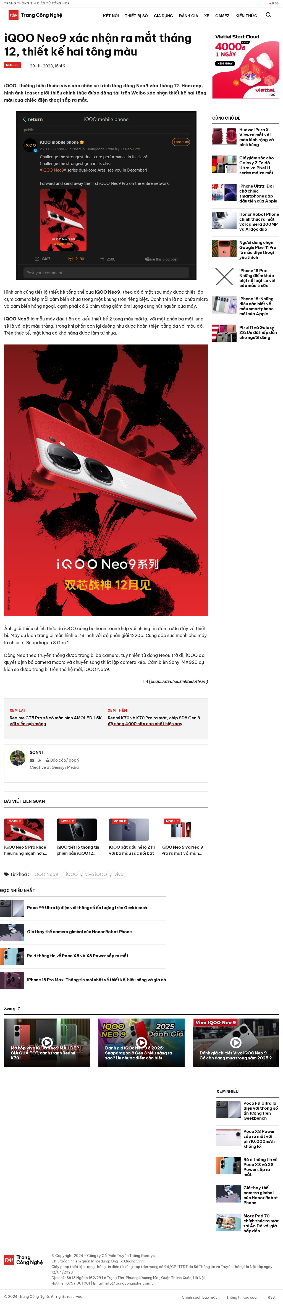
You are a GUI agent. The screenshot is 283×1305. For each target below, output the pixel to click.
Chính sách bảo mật (199, 1297)
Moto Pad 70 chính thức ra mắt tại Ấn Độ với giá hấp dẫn (261, 1223)
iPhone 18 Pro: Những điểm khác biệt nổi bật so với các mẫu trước (257, 278)
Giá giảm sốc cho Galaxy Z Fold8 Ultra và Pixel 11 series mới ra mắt (256, 165)
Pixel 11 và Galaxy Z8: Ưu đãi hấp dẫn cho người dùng (258, 332)
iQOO (72, 874)
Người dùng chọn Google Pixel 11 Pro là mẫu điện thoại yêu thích (257, 250)
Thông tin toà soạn (242, 1297)
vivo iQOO (96, 874)
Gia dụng (163, 16)
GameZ (222, 16)
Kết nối (111, 16)
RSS (275, 3)
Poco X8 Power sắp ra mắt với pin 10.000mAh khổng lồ (259, 1139)
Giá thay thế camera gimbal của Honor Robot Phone (79, 931)
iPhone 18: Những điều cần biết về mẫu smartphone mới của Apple (256, 306)
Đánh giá (188, 16)
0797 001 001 (78, 1283)
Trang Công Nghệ (34, 1296)
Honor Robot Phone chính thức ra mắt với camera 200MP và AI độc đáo (259, 222)
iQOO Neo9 (45, 874)
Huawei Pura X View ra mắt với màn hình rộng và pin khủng (256, 137)
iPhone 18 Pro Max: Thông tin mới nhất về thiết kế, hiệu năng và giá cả (96, 979)
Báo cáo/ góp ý (64, 760)
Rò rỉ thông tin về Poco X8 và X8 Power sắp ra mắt (78, 955)
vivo (118, 874)
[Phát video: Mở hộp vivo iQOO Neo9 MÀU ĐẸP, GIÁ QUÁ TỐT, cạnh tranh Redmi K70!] (47, 1042)
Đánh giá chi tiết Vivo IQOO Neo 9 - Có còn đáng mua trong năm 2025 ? (236, 1055)
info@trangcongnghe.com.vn (130, 1283)
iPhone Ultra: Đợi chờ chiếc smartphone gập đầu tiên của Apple (258, 193)
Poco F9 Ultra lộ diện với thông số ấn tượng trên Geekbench (87, 907)
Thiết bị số (136, 16)
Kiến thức (246, 16)
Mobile (12, 65)
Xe (206, 16)
